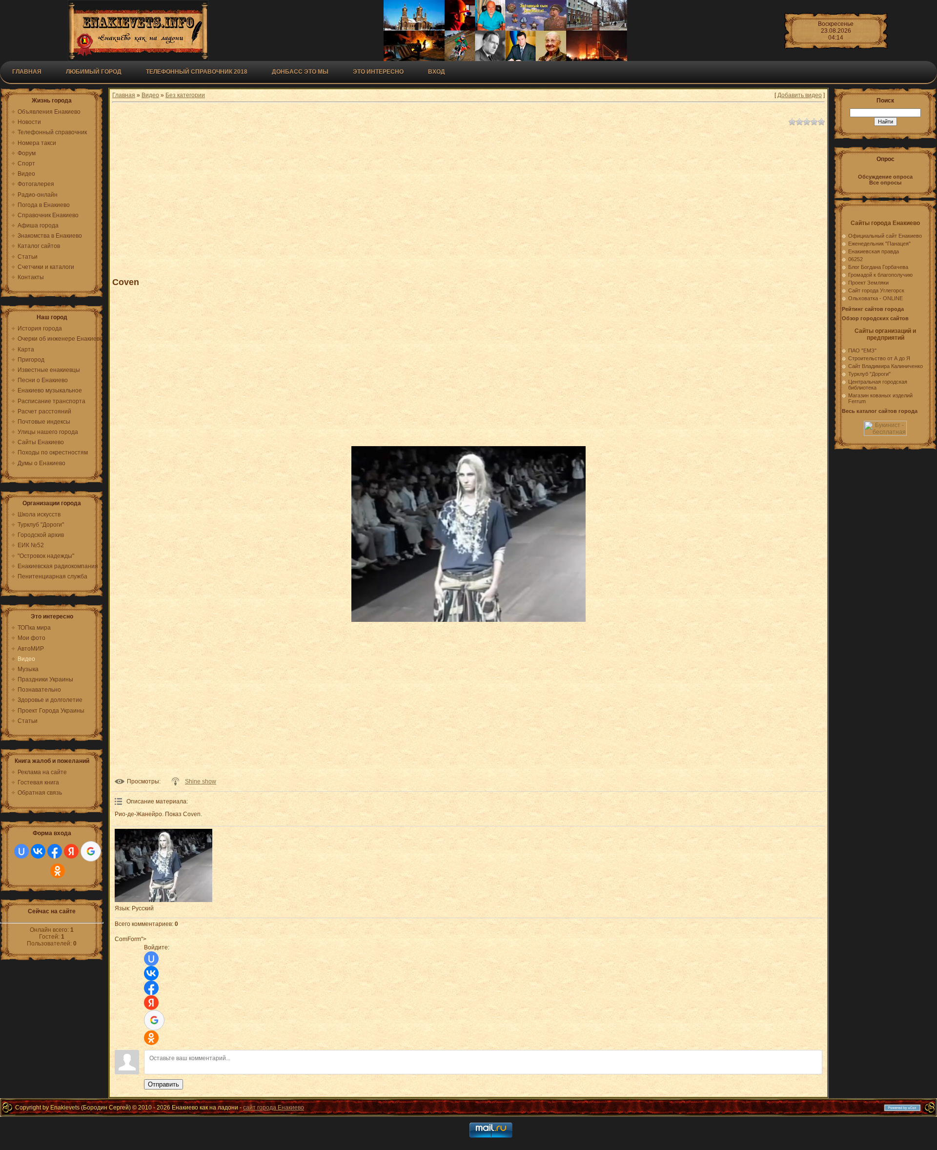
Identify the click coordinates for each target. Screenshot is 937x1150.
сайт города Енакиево (273, 1107)
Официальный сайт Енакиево (885, 236)
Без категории (185, 95)
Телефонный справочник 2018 (196, 71)
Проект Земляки (868, 283)
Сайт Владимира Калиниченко (885, 366)
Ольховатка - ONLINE (875, 298)
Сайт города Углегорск (876, 290)
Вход (436, 71)
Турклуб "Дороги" (869, 374)
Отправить (163, 1084)
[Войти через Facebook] (54, 851)
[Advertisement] (351, 197)
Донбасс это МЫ (300, 71)
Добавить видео (799, 95)
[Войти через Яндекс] (71, 851)
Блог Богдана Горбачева (878, 267)
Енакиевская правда (873, 251)
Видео (150, 95)
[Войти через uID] (21, 851)
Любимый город (94, 71)
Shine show (200, 781)
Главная (26, 71)
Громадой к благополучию (880, 275)
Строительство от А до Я (879, 358)
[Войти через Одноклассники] (57, 870)
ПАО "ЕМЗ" (862, 350)
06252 (855, 259)
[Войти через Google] (91, 851)
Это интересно (378, 71)
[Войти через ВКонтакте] (38, 851)
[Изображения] (163, 865)
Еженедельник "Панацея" (879, 243)
